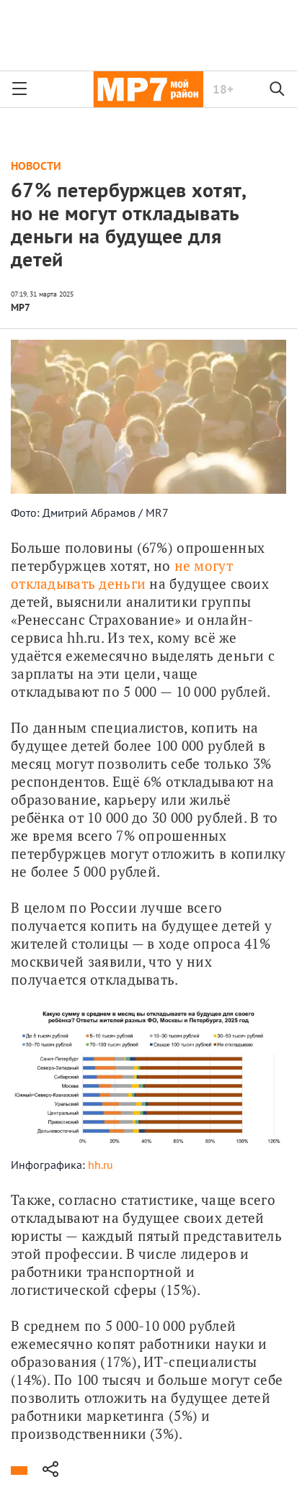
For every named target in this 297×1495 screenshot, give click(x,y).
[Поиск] (277, 89)
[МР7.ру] (148, 89)
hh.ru (100, 1164)
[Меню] (19, 89)
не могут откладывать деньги (123, 574)
